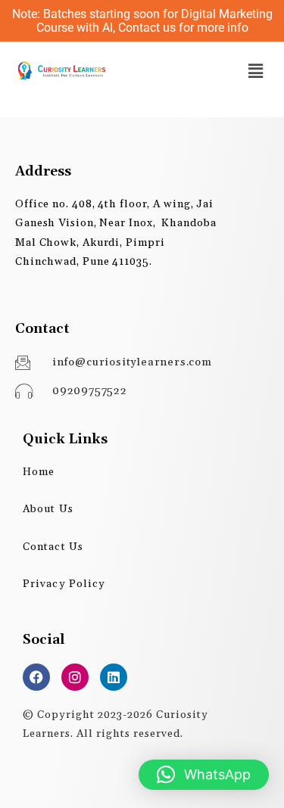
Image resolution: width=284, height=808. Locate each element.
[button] (256, 71)
